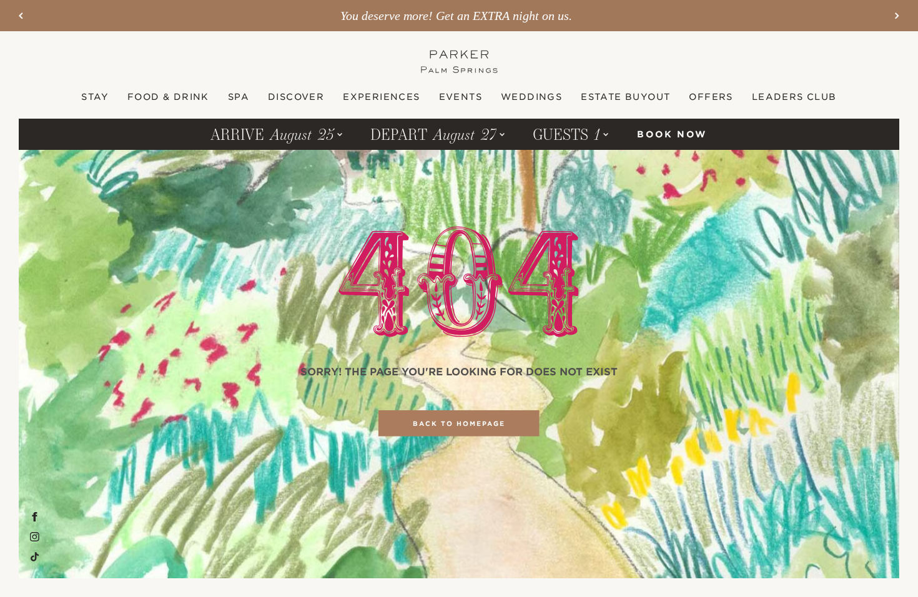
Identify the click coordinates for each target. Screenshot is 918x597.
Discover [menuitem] (296, 97)
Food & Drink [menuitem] (168, 97)
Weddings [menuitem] (531, 97)
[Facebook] (35, 517)
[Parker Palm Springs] (459, 61)
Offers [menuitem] (711, 97)
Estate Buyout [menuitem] (625, 97)
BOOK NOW (671, 134)
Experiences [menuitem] (381, 97)
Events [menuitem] (460, 97)
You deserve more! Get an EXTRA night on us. (456, 15)
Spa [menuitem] (238, 97)
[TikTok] (35, 557)
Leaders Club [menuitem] (794, 97)
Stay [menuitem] (95, 97)
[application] (459, 97)
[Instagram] (35, 537)
